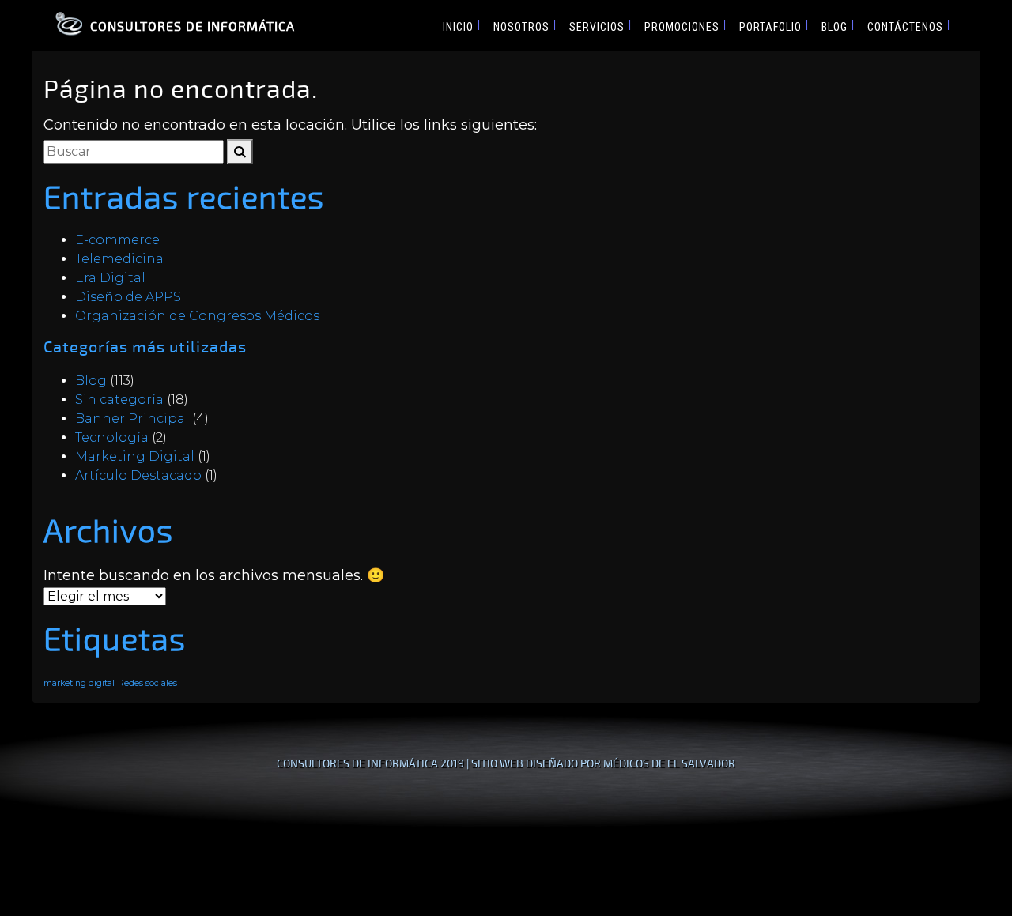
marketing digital (79, 683)
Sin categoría (119, 399)
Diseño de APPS (128, 296)
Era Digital (110, 277)
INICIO (458, 27)
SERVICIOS (597, 27)
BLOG (834, 27)
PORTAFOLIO (770, 27)
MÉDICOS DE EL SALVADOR (669, 763)
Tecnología (112, 437)
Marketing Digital (134, 456)
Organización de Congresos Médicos (197, 315)
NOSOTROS (521, 27)
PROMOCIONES (681, 27)
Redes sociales (147, 683)
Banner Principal (132, 418)
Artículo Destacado (138, 475)
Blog (91, 380)
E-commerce (117, 239)
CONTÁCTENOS (905, 27)
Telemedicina (119, 258)
